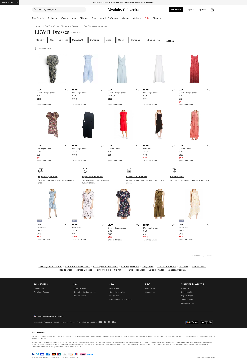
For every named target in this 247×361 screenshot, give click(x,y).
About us (185, 288)
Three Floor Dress (136, 269)
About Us (157, 18)
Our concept (39, 288)
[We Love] (143, 18)
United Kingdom (44, 357)
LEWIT (46, 26)
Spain (72, 357)
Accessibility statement (43, 322)
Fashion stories (187, 303)
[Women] (70, 18)
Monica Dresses (84, 269)
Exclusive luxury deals (136, 176)
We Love (137, 18)
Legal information (61, 322)
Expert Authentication (92, 176)
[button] (212, 9)
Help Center (150, 288)
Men (74, 18)
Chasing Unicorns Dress (105, 266)
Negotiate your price (48, 176)
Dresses (76, 26)
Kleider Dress (199, 266)
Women (64, 18)
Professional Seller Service (120, 299)
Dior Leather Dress (166, 266)
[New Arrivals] (46, 18)
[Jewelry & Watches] (120, 18)
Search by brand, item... (48, 9)
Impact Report (187, 295)
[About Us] (163, 18)
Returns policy (79, 295)
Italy (77, 357)
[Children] (90, 18)
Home (37, 26)
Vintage (125, 18)
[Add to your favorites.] (66, 90)
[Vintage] (131, 18)
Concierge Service (41, 292)
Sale (147, 18)
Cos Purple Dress (130, 266)
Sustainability (187, 292)
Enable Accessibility (9, 2)
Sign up (202, 9)
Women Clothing (61, 26)
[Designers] (59, 18)
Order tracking (79, 288)
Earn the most (177, 176)
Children (84, 18)
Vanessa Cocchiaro (178, 269)
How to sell (114, 288)
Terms (72, 322)
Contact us (150, 292)
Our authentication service (84, 292)
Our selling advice (117, 292)
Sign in (190, 9)
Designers (52, 18)
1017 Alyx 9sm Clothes (50, 266)
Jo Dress (183, 266)
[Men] (78, 18)
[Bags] (98, 18)
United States (55, 357)
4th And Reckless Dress (77, 266)
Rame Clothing (103, 269)
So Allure (119, 269)
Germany (65, 357)
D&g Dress (148, 266)
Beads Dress (65, 269)
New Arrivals (37, 18)
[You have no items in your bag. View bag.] (212, 9)
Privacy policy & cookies (86, 322)
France (34, 357)
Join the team (187, 299)
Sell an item (176, 9)
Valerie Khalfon (156, 269)
